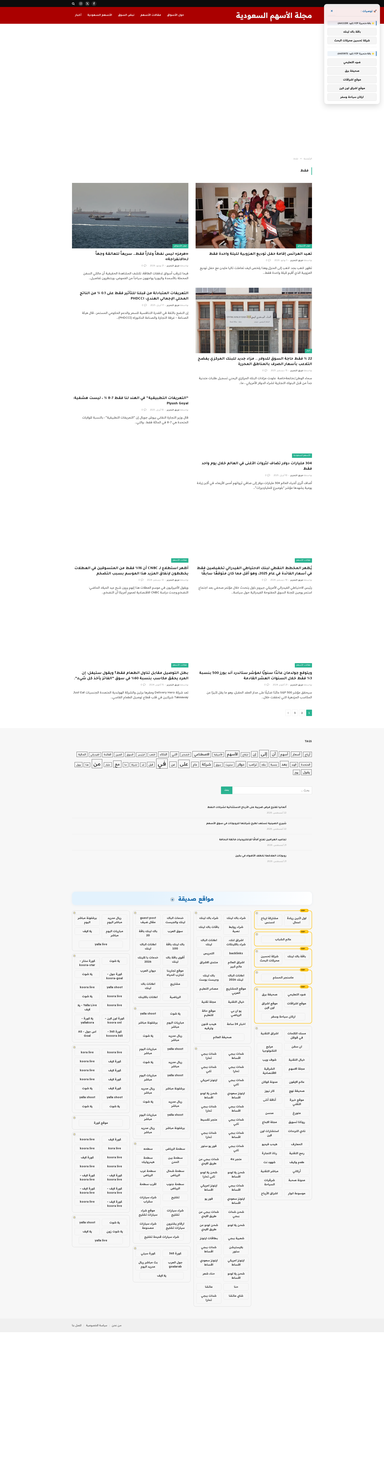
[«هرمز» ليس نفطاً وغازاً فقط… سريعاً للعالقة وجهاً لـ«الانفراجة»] (130, 215)
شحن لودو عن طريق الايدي (209, 1227)
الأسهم (232, 754)
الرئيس (141, 754)
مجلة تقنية (208, 1002)
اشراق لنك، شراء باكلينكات (236, 942)
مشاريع (175, 984)
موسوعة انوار (296, 1193)
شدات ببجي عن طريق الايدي (209, 1161)
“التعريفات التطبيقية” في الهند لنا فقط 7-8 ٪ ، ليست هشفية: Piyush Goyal (130, 401)
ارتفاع (245, 754)
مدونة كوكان (269, 1082)
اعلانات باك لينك (148, 986)
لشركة (134, 764)
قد (143, 764)
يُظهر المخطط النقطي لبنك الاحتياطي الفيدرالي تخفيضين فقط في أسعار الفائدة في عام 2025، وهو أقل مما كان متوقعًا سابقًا (254, 571)
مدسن (269, 1113)
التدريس (208, 953)
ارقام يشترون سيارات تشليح (175, 1226)
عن (173, 764)
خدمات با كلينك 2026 (148, 959)
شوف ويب (269, 1059)
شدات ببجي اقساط (236, 1056)
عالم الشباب (283, 939)
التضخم (185, 754)
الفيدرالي (94, 754)
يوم (296, 772)
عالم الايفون (296, 1082)
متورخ (297, 1113)
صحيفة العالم (222, 1037)
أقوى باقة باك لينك (175, 959)
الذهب (152, 754)
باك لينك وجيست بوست (209, 977)
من (97, 763)
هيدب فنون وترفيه (208, 1026)
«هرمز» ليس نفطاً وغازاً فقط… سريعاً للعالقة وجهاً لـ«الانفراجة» (141, 257)
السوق (130, 754)
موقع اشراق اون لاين (270, 1005)
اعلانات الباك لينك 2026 (236, 977)
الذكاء (163, 754)
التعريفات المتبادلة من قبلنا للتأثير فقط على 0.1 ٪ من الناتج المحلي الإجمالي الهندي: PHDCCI (134, 296)
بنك (263, 764)
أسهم (284, 754)
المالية (82, 754)
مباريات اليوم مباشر (175, 1025)
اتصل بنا (76, 1325)
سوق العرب (175, 931)
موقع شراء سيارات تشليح (148, 1212)
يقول (306, 772)
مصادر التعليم (208, 988)
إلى (264, 753)
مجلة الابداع (269, 1122)
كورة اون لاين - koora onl (114, 1020)
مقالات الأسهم (150, 15)
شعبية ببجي (236, 1238)
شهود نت (269, 1162)
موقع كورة (101, 1123)
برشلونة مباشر (148, 1022)
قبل (151, 764)
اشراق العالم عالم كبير (236, 964)
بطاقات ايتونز (209, 1238)
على (184, 764)
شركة (206, 764)
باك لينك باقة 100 (175, 946)
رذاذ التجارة (269, 1153)
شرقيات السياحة (269, 1182)
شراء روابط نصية (236, 929)
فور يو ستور (209, 1146)
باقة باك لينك (296, 956)
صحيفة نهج (297, 1091)
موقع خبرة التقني (297, 1102)
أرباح (307, 754)
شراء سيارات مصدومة (148, 1226)
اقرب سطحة (148, 1184)
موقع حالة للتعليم (209, 1013)
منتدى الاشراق (209, 962)
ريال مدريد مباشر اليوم (114, 920)
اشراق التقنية (269, 1033)
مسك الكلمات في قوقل (296, 1035)
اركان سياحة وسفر (283, 1016)
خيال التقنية (297, 1059)
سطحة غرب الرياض (148, 1173)
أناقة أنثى (269, 1100)
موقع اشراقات (296, 1003)
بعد (284, 764)
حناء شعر (209, 1273)
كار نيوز (269, 1091)
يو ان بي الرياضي (236, 1013)
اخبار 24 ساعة (236, 1024)
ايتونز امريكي (208, 1080)
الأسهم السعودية (99, 15)
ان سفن (296, 1046)
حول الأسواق (175, 15)
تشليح (175, 1197)
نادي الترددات (296, 1131)
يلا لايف (161, 1275)
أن (274, 754)
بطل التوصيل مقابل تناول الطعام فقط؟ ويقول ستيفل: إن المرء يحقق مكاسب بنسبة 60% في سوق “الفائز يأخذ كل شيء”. (131, 676)
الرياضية (175, 997)
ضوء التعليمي (297, 994)
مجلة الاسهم (297, 1068)
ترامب (253, 764)
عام (195, 764)
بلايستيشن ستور (236, 1249)
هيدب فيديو (269, 1144)
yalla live (101, 944)
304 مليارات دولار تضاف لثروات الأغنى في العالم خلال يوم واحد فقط (257, 466)
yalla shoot (148, 1013)
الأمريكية (218, 754)
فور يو (209, 1198)
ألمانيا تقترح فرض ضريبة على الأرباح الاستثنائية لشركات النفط (246, 807)
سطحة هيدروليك (148, 1160)
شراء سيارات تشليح (175, 1212)
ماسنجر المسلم (283, 977)
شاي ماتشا (236, 1295)
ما (125, 764)
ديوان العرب (148, 970)
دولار (240, 764)
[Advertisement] (192, 91)
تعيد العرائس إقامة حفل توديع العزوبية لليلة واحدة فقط (260, 254)
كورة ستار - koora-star (87, 963)
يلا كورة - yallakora (87, 1020)
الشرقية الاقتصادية (269, 1071)
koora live (87, 987)
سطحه (148, 1149)
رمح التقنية (296, 1153)
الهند (294, 764)
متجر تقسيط (208, 1119)
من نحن (117, 1325)
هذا (87, 764)
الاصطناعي (201, 754)
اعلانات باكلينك (148, 997)
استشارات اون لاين (269, 1133)
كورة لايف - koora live (114, 1177)
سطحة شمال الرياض (175, 1173)
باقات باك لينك (209, 927)
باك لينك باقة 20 (148, 933)
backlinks (236, 953)
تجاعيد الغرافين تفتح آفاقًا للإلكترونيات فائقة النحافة (252, 839)
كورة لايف (114, 1061)
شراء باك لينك (236, 918)
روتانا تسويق (296, 1122)
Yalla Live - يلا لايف (87, 1007)
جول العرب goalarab (175, 1264)
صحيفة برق (269, 994)
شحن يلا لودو (236, 1225)
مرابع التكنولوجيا (269, 1048)
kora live (87, 1052)
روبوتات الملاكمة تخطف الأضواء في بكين (260, 856)
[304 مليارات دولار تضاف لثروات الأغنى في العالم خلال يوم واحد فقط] (254, 425)
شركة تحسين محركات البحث (269, 958)
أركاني (297, 1171)
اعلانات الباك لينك (209, 942)
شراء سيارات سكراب (148, 1199)
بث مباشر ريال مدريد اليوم (148, 1264)
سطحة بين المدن (175, 1160)
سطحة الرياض (175, 1149)
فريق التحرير (296, 260)
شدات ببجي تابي (208, 1069)
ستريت (229, 764)
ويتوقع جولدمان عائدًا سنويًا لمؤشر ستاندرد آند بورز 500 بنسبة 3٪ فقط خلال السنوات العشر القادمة (255, 676)
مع (117, 764)
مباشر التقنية (269, 1171)
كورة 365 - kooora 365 (114, 1033)
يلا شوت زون (114, 1231)
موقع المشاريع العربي (236, 991)
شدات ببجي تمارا (208, 1056)
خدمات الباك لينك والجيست (175, 920)
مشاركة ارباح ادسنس (269, 920)
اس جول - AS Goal (87, 1033)
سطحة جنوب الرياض (175, 1186)
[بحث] (73, 3)
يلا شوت (175, 1013)
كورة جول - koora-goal (114, 976)
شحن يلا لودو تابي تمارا (208, 1174)
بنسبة (273, 764)
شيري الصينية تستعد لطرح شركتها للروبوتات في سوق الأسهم (246, 823)
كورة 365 (175, 1253)
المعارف (296, 1144)
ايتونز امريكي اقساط (208, 1187)
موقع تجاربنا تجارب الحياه (175, 973)
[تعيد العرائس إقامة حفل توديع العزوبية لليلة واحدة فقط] (254, 215)
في (162, 763)
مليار (107, 764)
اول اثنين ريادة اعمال (296, 920)
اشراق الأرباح (269, 1193)
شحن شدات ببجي (236, 1214)
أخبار (78, 15)
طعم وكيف (296, 1162)
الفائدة (107, 754)
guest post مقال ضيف (148, 920)
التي (174, 754)
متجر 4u (236, 1159)
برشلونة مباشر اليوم (87, 920)
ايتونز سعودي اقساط (236, 1095)
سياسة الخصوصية (96, 1325)
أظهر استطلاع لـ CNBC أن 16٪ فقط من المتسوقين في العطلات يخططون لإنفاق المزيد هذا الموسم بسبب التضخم (131, 571)
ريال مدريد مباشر (175, 1038)
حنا (236, 1286)
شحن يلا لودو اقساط (208, 1095)
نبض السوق (126, 15)
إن (254, 754)
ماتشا (209, 1286)
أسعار (296, 754)
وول (78, 764)
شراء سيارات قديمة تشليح (161, 1237)
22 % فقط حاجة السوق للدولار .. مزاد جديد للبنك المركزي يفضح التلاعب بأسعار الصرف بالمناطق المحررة (255, 361)
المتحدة (305, 764)
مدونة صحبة (296, 1180)
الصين (119, 754)
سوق (218, 764)
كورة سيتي (148, 1253)
